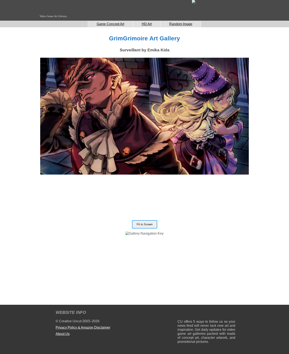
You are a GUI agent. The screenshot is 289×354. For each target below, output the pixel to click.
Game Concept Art (110, 24)
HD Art (147, 24)
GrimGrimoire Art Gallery (144, 38)
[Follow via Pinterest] (232, 313)
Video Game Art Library (53, 16)
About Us (63, 334)
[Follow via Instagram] (193, 313)
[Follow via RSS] (181, 313)
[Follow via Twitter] (219, 313)
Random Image (180, 24)
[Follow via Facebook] (206, 313)
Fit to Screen (145, 224)
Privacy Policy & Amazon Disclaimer (83, 327)
